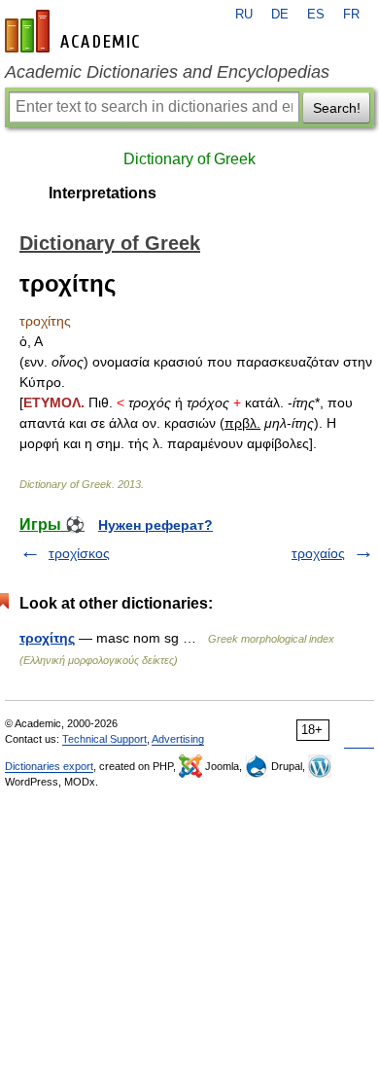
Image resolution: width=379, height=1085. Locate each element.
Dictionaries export (49, 766)
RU (244, 14)
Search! (337, 108)
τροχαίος (318, 553)
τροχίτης (47, 638)
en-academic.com (75, 31)
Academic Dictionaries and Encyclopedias (167, 72)
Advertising (178, 739)
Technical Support (104, 739)
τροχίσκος (79, 553)
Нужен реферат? (155, 525)
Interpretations (102, 193)
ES (316, 14)
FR (351, 14)
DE (280, 14)
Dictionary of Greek (189, 159)
